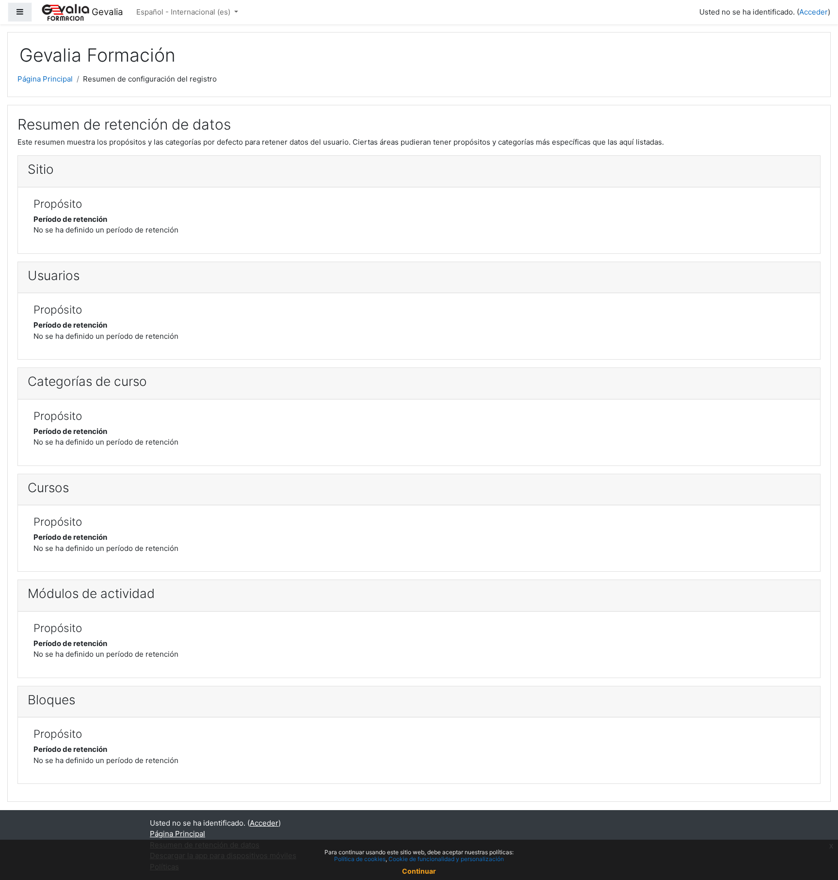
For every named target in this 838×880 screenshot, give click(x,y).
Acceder (813, 12)
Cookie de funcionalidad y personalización (446, 859)
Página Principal (45, 78)
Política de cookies (360, 859)
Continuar (419, 871)
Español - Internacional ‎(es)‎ (184, 12)
